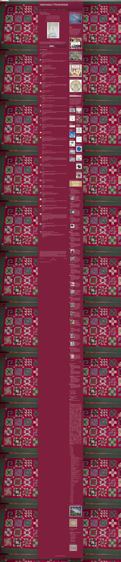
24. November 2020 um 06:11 (48, 110)
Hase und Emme (72, 333)
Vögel (78, 438)
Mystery (70, 425)
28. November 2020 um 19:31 (50, 223)
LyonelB (43, 110)
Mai (71, 489)
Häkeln (80, 417)
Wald (80, 438)
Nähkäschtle (72, 370)
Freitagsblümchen (74, 413)
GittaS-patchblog (72, 341)
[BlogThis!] (50, 46)
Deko (70, 410)
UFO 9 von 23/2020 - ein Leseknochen (76, 470)
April (71, 490)
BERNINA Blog (72, 397)
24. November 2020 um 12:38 (48, 179)
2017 (71, 497)
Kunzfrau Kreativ (72, 243)
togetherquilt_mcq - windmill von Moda (76, 458)
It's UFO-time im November (74, 460)
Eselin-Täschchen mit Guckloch (74, 238)
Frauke (43, 59)
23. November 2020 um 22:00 (47, 65)
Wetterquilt (71, 440)
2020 (71, 454)
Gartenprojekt (75, 414)
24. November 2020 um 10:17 (53, 171)
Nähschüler (73, 428)
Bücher (74, 409)
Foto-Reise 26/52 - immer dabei (75, 459)
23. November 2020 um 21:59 (48, 59)
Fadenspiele (72, 354)
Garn (70, 414)
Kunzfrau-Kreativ (72, 538)
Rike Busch (43, 124)
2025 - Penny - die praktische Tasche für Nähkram (77, 313)
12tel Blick (78, 404)
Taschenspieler (78, 436)
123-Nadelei (43, 185)
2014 (71, 500)
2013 (71, 501)
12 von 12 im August (77, 257)
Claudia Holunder (44, 74)
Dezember (72, 455)
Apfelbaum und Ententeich (45, 205)
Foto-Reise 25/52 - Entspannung (75, 471)
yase (42, 65)
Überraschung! (73, 466)
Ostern (80, 428)
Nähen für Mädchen (74, 427)
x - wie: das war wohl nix (77, 443)
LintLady (71, 223)
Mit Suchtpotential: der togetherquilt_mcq (74, 468)
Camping (76, 409)
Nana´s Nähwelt (72, 195)
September (72, 484)
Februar (72, 492)
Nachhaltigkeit (79, 425)
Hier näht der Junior (76, 416)
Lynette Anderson (79, 422)
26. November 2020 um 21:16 (53, 205)
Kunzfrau (43, 144)
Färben (77, 413)
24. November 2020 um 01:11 (49, 90)
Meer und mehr (79, 423)
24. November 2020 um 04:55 (50, 95)
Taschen (73, 436)
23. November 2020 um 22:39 (51, 82)
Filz (77, 412)
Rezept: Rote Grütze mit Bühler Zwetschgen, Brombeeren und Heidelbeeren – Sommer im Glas (74, 378)
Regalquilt (76, 430)
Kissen (75, 420)
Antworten (43, 56)
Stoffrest (71, 297)
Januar (72, 493)
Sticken (70, 435)
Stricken (70, 436)
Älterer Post (64, 258)
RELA (43, 156)
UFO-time (80, 437)
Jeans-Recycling (78, 419)
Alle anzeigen (80, 361)
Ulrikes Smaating (44, 198)
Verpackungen (75, 438)
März (71, 491)
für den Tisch (75, 441)
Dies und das (76, 282)
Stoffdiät (73, 435)
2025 (71, 448)
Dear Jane (79, 409)
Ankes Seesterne (44, 82)
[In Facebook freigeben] (52, 46)
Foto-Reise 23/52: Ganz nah (74, 481)
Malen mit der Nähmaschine (73, 423)
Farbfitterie (75, 412)
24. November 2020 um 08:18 (48, 144)
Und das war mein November (74, 457)
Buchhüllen (70, 408)
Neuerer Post (41, 258)
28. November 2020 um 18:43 (47, 213)
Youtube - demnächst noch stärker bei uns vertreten (77, 211)
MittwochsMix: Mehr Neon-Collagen (74, 232)
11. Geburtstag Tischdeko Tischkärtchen (75, 218)
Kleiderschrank (75, 421)
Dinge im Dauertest (73, 410)
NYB (76, 425)
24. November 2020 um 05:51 (50, 104)
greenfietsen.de (72, 237)
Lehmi (71, 311)
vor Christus (76, 196)
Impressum (59, 9)
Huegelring (43, 90)
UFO (77, 437)
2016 (71, 498)
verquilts (71, 289)
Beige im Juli (71, 371)
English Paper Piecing (78, 410)
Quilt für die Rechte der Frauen (75, 429)
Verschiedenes (76, 224)
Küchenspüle (75, 422)
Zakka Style (75, 440)
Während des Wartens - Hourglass (75, 461)
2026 (71, 447)
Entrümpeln (71, 411)
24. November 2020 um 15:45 (49, 185)
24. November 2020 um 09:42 (47, 156)
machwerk (71, 319)
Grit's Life (71, 281)
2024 (71, 449)
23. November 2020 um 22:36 (51, 74)
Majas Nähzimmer (72, 302)
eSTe (42, 213)
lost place (80, 441)
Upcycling (70, 438)
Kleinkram (79, 421)
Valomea (71, 27)
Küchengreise (71, 422)
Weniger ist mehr (77, 439)
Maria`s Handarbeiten (73, 534)
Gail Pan (80, 413)
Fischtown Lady (44, 231)
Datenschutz (64, 9)
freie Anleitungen (53, 9)
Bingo (80, 407)
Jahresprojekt (71, 418)
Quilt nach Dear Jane (46, 9)
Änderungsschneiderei (72, 444)
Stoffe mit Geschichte (78, 435)
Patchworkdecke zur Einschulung (74, 270)
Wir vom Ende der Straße (45, 171)
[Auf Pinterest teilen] (53, 46)
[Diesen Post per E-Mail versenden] (49, 46)
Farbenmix (71, 399)
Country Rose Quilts (73, 209)
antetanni (71, 203)
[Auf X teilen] (51, 46)
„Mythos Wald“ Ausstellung (73, 365)
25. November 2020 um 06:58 (51, 198)
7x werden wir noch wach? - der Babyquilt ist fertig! (75, 472)
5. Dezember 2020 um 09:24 (50, 231)
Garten (72, 414)
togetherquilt (71, 442)
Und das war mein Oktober (74, 482)
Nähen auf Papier (76, 426)
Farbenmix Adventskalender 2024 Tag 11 (75, 400)
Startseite (40, 9)
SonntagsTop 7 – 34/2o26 (73, 190)
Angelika (43, 179)
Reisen (80, 430)
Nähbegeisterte (44, 95)
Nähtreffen (77, 428)
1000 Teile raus (72, 404)
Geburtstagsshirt (79, 414)
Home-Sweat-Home (77, 417)
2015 (71, 499)
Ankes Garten (44, 223)
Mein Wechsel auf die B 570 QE (74, 398)
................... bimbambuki (73, 256)
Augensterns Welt (72, 275)
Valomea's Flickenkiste (54, 4)
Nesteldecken (71, 426)
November (72, 456)
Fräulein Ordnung (72, 264)
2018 (71, 496)
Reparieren (79, 431)
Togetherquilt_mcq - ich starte (74, 467)
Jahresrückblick (75, 418)
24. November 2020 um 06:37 (49, 124)
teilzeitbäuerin (44, 104)
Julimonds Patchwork (73, 537)
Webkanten (70, 439)
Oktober (72, 483)
